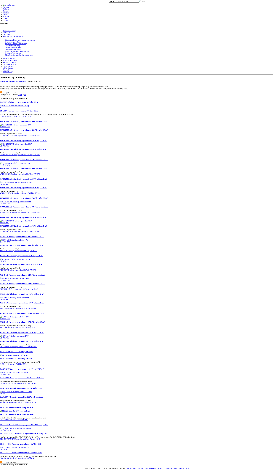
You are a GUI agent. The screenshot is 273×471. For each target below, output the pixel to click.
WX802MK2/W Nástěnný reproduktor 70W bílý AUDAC (23, 217)
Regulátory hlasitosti (10, 62)
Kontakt (140, 468)
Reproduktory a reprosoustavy (13, 36)
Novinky (6, 13)
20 (21, 95)
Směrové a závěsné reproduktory (16, 44)
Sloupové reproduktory (13, 49)
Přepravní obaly (8, 72)
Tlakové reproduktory (12, 46)
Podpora (5, 11)
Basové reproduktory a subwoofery (17, 51)
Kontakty (6, 16)
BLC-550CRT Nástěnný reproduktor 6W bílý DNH (21, 444)
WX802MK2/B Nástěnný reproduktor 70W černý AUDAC (24, 198)
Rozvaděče (6, 70)
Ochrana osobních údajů (153, 468)
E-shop (5, 20)
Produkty (6, 7)
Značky (5, 14)
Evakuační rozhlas (9, 58)
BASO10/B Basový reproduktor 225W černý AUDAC (22, 369)
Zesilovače (6, 33)
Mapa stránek (131, 468)
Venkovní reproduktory (13, 47)
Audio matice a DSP (10, 60)
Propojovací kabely (9, 64)
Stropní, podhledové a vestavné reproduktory (20, 40)
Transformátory (8, 66)
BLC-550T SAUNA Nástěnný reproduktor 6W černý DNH (24, 425)
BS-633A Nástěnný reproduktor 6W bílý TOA (19, 102)
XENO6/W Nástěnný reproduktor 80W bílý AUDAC (21, 256)
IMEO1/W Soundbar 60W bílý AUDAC (16, 352)
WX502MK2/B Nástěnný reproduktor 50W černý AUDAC (24, 160)
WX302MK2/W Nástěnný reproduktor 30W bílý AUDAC (23, 141)
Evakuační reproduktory (13, 53)
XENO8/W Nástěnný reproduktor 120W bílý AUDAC (22, 294)
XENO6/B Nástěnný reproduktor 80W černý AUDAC (22, 237)
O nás (5, 18)
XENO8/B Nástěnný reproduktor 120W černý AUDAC (22, 275)
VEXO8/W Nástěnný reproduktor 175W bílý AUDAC (22, 333)
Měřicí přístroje (8, 68)
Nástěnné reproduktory (13, 42)
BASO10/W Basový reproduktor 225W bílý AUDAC (21, 388)
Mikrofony (6, 34)
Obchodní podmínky (170, 468)
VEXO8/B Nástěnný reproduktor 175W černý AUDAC (22, 313)
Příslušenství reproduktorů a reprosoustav (19, 55)
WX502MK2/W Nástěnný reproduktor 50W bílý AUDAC (23, 179)
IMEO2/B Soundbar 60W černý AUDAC (17, 407)
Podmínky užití (184, 468)
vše (25, 95)
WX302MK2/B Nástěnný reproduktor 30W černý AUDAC (24, 121)
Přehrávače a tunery (9, 31)
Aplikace (6, 9)
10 (19, 95)
